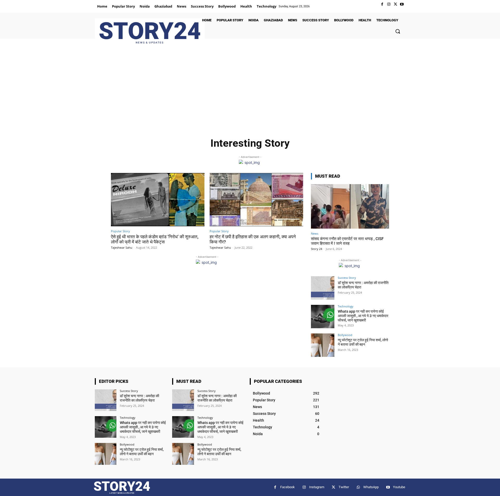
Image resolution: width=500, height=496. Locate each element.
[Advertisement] (250, 90)
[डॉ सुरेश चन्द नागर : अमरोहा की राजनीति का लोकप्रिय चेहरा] (322, 288)
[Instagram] (388, 4)
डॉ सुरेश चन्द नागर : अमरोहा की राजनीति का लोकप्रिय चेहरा (139, 398)
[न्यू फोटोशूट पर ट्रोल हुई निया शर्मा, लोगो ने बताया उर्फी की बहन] (322, 345)
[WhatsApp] (358, 487)
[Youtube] (402, 4)
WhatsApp (371, 487)
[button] (397, 31)
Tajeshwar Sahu (121, 247)
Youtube (399, 487)
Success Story (347, 277)
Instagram (316, 487)
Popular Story (120, 231)
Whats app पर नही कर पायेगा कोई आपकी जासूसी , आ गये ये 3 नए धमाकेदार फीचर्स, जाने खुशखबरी (363, 315)
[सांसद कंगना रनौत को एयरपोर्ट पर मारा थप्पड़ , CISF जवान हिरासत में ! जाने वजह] (350, 206)
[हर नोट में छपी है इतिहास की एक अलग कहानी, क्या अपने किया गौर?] (256, 199)
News (314, 233)
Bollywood (345, 334)
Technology (345, 306)
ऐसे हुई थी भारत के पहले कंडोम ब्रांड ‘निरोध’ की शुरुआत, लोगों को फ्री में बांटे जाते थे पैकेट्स (154, 239)
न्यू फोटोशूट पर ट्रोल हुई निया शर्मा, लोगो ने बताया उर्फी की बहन (363, 342)
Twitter (344, 487)
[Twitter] (395, 4)
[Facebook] (382, 4)
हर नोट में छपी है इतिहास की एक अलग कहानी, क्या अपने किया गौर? (253, 239)
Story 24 (316, 249)
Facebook (287, 487)
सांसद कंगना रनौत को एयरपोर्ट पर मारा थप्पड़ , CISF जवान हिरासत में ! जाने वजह (347, 241)
